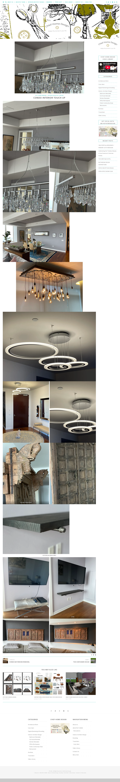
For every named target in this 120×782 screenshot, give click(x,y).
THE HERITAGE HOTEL (104, 159)
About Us (10, 2)
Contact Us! (79, 2)
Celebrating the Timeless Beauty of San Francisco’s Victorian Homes (107, 153)
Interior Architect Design (36, 2)
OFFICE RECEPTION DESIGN (106, 168)
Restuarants (103, 105)
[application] (107, 67)
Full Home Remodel (41, 95)
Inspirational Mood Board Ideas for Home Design (48, 697)
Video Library (69, 2)
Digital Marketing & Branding (106, 87)
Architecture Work (103, 81)
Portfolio (100, 109)
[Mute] (113, 71)
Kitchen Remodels (105, 98)
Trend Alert (58, 2)
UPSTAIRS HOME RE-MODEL (9, 697)
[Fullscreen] (115, 71)
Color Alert (101, 84)
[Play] (100, 71)
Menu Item (88, 2)
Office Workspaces (105, 100)
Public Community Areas (106, 103)
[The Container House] (93, 660)
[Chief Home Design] (60, 21)
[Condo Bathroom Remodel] (5, 660)
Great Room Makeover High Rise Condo (76, 697)
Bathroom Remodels (105, 93)
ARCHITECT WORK (20, 2)
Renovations (76, 731)
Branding (49, 2)
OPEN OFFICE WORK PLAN (105, 171)
